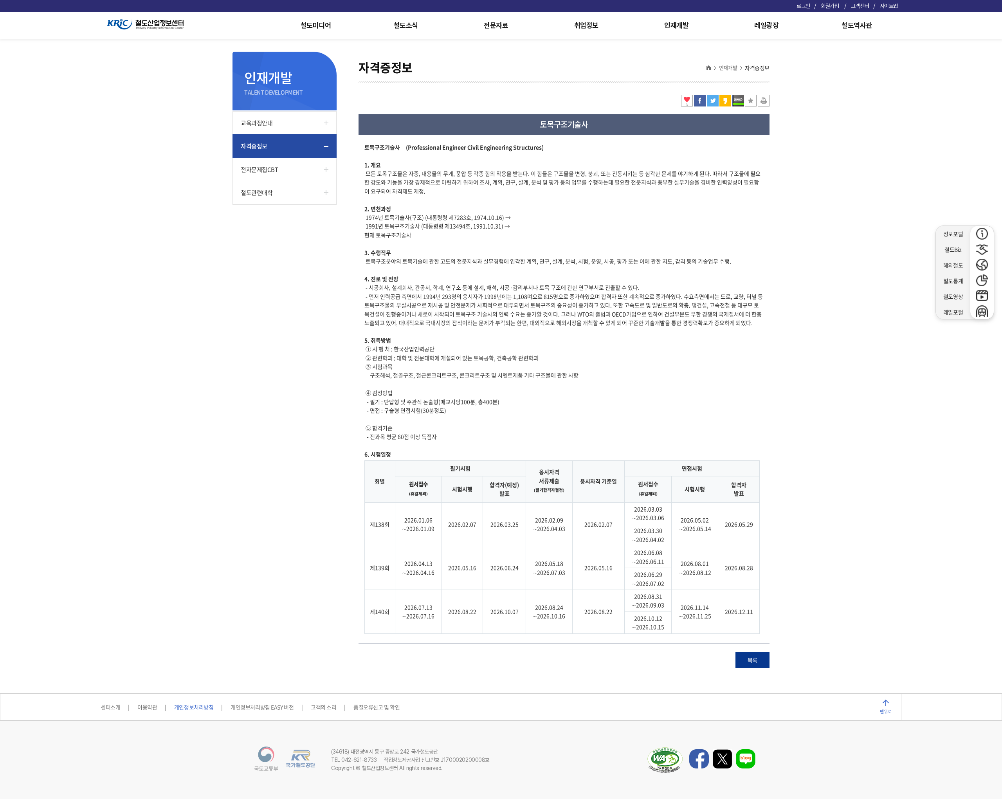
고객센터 (860, 6)
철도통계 (953, 281)
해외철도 (953, 265)
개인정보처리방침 (194, 707)
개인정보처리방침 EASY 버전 (262, 707)
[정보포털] (982, 234)
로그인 (803, 6)
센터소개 (110, 707)
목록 (752, 660)
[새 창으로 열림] (700, 104)
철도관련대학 (256, 192)
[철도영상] (982, 296)
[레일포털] (982, 311)
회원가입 (830, 6)
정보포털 (953, 234)
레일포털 (953, 312)
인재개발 (676, 25)
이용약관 (147, 707)
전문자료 (496, 25)
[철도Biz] (982, 249)
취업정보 (586, 25)
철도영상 (953, 296)
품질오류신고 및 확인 (376, 707)
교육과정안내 (256, 123)
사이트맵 (889, 6)
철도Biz (953, 249)
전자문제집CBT (259, 169)
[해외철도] (982, 264)
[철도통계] (982, 280)
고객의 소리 (323, 707)
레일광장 (766, 25)
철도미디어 (316, 25)
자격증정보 (254, 146)
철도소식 (406, 25)
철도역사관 (857, 25)
